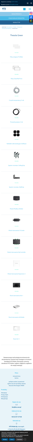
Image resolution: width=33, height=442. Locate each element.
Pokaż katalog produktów (16, 18)
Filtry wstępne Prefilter (16, 57)
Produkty (14, 27)
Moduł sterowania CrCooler (16, 230)
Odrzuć (12, 439)
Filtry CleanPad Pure (16, 78)
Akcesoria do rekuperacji (6, 28)
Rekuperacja (19, 27)
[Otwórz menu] (30, 9)
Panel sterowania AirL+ (16, 295)
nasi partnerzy (16, 376)
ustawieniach (19, 436)
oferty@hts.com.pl (14, 4)
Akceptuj (5, 439)
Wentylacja (4, 392)
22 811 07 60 (14, 1)
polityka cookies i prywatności (16, 381)
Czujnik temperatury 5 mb (16, 100)
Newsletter (16, 22)
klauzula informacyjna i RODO (16, 385)
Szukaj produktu (16, 14)
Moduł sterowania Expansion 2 (16, 274)
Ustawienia (19, 439)
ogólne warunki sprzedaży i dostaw (16, 383)
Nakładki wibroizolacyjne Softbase (16, 143)
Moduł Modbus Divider (16, 209)
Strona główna (9, 27)
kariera (16, 378)
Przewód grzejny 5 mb (16, 122)
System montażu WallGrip (16, 187)
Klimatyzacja (4, 396)
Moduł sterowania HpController (16, 252)
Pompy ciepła (4, 394)
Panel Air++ (16, 339)
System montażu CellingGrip (16, 165)
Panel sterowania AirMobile (16, 317)
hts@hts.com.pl (16, 407)
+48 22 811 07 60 (16, 417)
